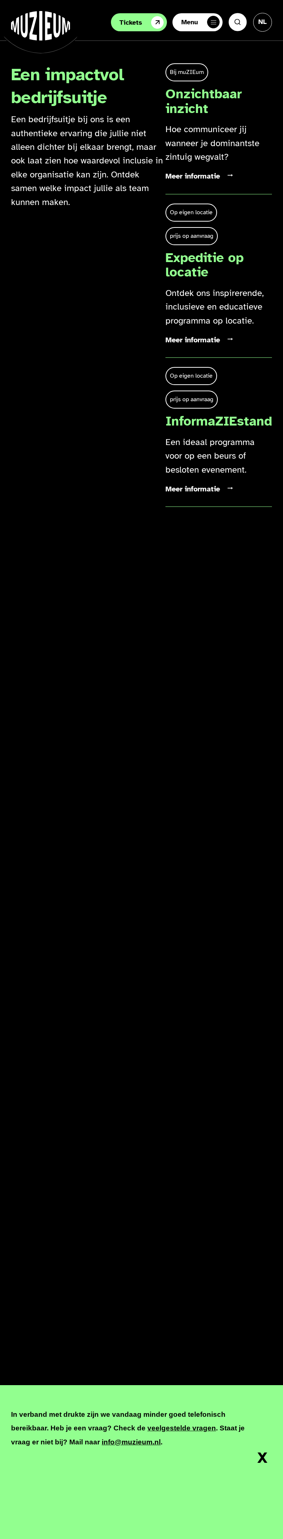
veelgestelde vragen (181, 1428)
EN (262, 44)
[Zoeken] (237, 22)
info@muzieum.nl (131, 1442)
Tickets (130, 22)
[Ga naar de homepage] (40, 25)
